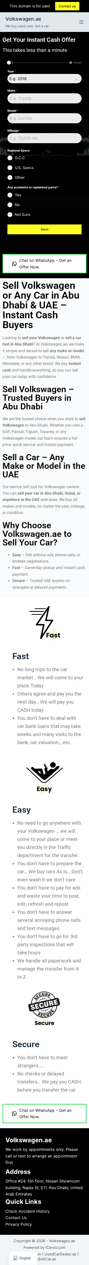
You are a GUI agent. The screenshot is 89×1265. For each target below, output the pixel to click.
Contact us (67, 6)
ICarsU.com (55, 1247)
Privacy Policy (18, 1224)
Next (44, 229)
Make (12, 90)
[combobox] (44, 78)
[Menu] (81, 22)
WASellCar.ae (44, 1259)
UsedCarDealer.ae (60, 1254)
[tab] (10, 62)
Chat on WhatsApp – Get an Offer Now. (45, 263)
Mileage (14, 130)
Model (13, 110)
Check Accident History (27, 1211)
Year (12, 71)
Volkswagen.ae (23, 19)
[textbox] (39, 78)
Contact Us (16, 1217)
